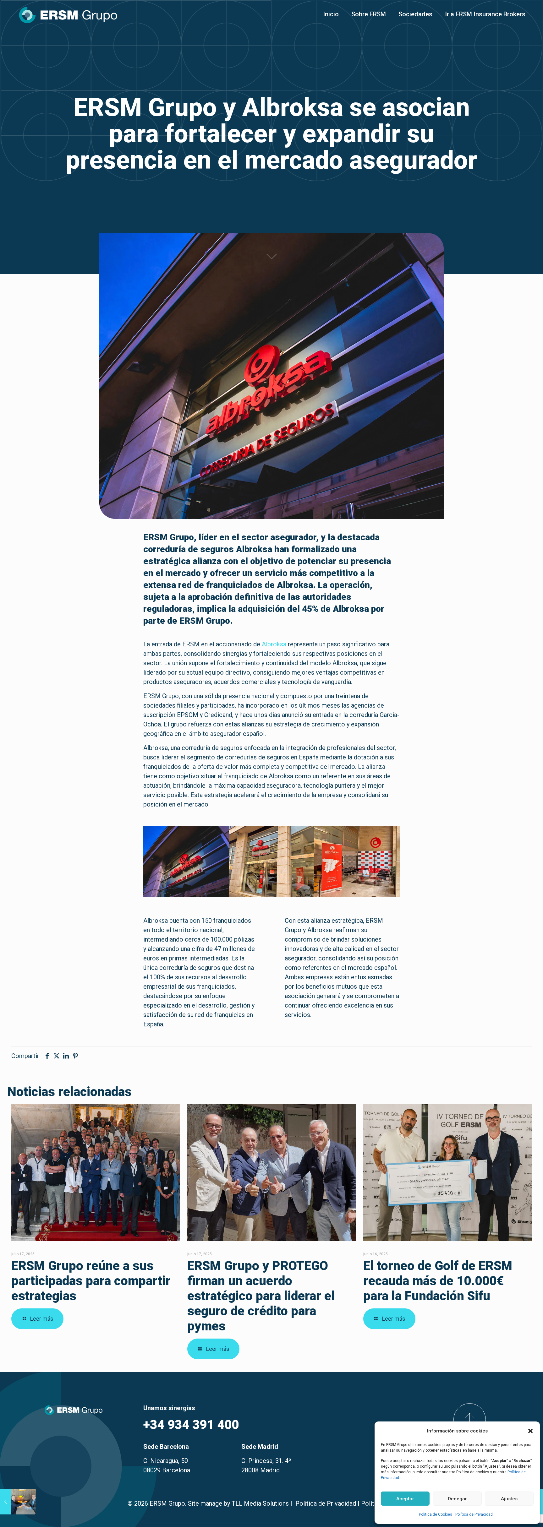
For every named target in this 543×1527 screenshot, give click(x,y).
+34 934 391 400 (191, 1424)
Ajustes (509, 1499)
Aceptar (405, 1499)
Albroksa (274, 644)
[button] (530, 1431)
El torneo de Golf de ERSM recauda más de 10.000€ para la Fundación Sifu (437, 1280)
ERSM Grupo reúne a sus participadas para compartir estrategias (91, 1280)
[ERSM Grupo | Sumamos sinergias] (68, 14)
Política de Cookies (435, 1514)
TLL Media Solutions (260, 1503)
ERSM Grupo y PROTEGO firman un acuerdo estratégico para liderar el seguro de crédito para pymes (261, 1296)
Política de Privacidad (474, 1514)
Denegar (457, 1499)
